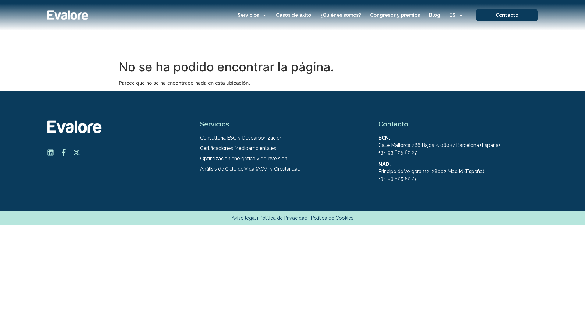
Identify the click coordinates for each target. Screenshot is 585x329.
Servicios (248, 15)
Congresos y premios (395, 15)
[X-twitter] (76, 152)
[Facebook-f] (63, 152)
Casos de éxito (293, 15)
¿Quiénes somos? (340, 15)
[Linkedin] (50, 152)
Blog (434, 15)
